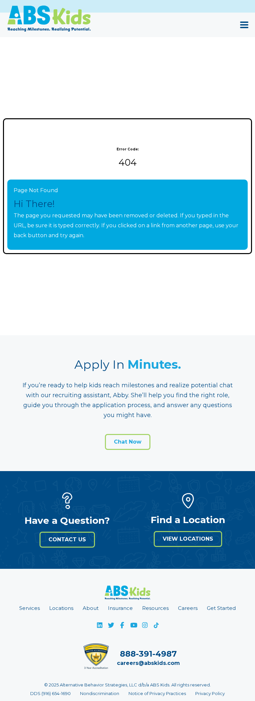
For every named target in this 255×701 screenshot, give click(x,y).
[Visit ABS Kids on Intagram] (144, 625)
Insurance (120, 608)
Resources (155, 608)
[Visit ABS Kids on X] (111, 625)
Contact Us (67, 539)
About (91, 608)
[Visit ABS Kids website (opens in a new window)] (127, 594)
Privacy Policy (210, 693)
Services (29, 608)
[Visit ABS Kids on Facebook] (122, 625)
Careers (188, 608)
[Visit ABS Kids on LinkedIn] (99, 625)
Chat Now (127, 442)
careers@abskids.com (148, 663)
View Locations (188, 539)
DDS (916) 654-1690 (50, 693)
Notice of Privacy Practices (157, 693)
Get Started (221, 608)
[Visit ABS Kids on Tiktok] (156, 625)
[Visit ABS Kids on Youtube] (133, 625)
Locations (61, 608)
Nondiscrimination (99, 693)
